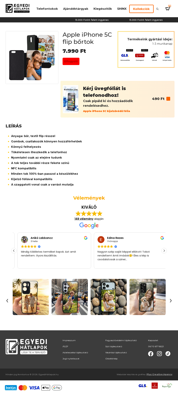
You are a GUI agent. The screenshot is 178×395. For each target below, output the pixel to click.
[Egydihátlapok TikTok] (167, 353)
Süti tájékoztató (113, 346)
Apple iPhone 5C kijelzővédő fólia (106, 111)
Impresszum (69, 340)
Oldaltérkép (111, 358)
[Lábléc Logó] (26, 346)
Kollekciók (141, 9)
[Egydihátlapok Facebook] (150, 353)
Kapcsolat (153, 340)
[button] (164, 250)
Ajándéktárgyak (75, 8)
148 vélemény (84, 219)
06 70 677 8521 (156, 346)
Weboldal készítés (126, 374)
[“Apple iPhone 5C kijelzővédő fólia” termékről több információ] (168, 99)
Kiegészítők (103, 8)
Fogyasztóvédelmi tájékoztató (121, 340)
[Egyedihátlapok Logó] (18, 8)
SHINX (122, 8)
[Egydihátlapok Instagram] (159, 353)
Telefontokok (47, 8)
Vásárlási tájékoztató (116, 352)
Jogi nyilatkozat (71, 358)
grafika (141, 374)
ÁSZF (65, 346)
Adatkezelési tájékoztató (75, 352)
